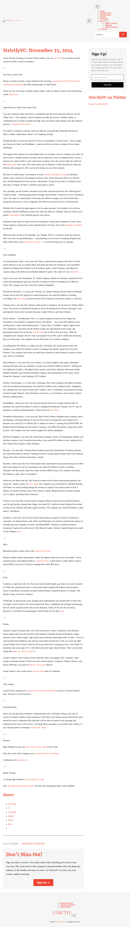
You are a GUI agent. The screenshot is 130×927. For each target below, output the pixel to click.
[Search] (123, 34)
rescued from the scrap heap (47, 753)
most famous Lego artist (36, 747)
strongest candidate (74, 225)
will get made (38, 671)
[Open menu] (89, 21)
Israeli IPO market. (43, 551)
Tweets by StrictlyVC (98, 104)
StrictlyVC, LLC (61, 922)
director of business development (42, 691)
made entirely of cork (35, 779)
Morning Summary (33, 843)
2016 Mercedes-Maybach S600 (20, 786)
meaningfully (14, 215)
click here (58, 58)
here (19, 531)
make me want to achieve (23, 651)
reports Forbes (43, 561)
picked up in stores (32, 242)
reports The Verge (38, 727)
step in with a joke (37, 665)
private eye (23, 760)
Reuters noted (11, 164)
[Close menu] (97, 7)
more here (74, 272)
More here (13, 94)
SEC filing (21, 298)
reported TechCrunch (21, 124)
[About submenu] (107, 21)
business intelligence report (56, 174)
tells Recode (38, 332)
